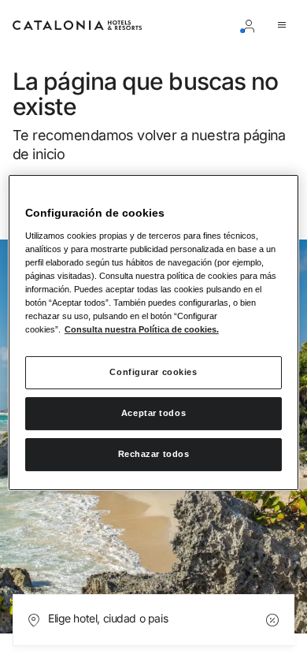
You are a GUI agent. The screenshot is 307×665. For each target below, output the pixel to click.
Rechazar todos (154, 454)
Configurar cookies (153, 372)
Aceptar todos (153, 413)
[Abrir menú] (285, 25)
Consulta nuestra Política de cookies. (142, 329)
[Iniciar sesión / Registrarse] (252, 25)
